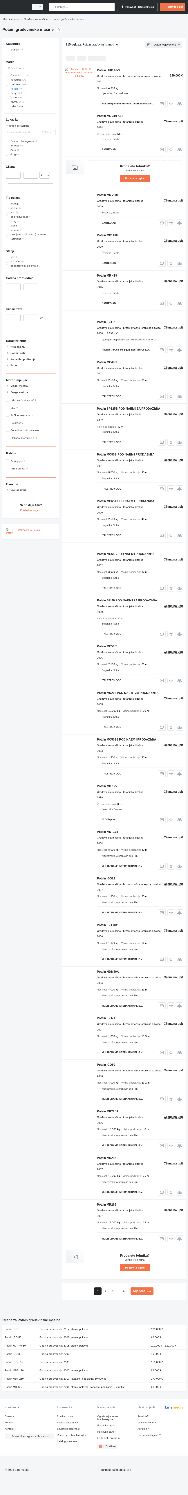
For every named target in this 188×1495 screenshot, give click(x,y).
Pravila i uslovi (65, 1416)
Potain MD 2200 (108, 195)
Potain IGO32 (106, 322)
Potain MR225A (107, 1111)
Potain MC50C (107, 646)
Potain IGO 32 (13, 1353)
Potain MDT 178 (14, 1370)
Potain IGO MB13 (108, 925)
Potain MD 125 (107, 786)
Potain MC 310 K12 (110, 115)
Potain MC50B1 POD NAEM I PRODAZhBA (126, 739)
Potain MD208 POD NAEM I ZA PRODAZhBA (128, 692)
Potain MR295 (106, 1158)
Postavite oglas (135, 178)
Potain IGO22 (106, 878)
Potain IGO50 (106, 1064)
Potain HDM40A (108, 971)
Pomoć (9, 1422)
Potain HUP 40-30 (109, 70)
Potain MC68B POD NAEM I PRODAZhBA (126, 554)
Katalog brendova (67, 1441)
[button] (170, 103)
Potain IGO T (12, 1329)
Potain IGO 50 (13, 1337)
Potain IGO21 (106, 1018)
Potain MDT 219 (14, 1378)
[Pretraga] (52, 7)
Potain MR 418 (107, 275)
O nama (9, 1416)
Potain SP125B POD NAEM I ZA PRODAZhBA (128, 408)
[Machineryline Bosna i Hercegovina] (15, 7)
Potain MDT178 (107, 831)
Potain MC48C (107, 362)
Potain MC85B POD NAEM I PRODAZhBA (126, 454)
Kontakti (9, 1428)
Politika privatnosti (67, 1422)
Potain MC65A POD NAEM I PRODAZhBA (125, 501)
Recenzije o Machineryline (72, 1435)
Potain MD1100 (107, 235)
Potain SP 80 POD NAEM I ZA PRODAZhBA (127, 600)
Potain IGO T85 (14, 1362)
